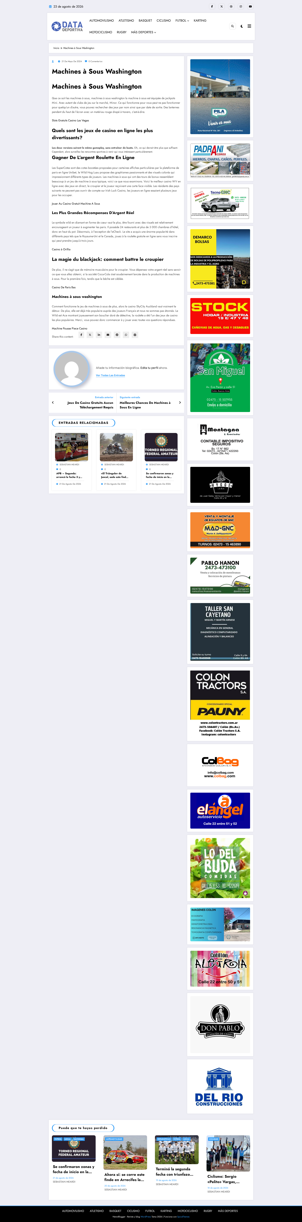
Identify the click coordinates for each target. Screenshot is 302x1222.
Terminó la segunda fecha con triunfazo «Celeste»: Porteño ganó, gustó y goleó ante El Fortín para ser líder (175, 1171)
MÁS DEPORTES (142, 32)
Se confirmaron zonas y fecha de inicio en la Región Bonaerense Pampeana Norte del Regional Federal (159, 475)
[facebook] (81, 335)
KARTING (200, 20)
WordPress (146, 1216)
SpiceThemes (183, 1216)
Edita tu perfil (149, 367)
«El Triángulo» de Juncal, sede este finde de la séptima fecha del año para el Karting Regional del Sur (114, 475)
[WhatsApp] (126, 335)
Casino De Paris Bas (64, 287)
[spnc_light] (242, 26)
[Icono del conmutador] (249, 26)
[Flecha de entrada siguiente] (180, 402)
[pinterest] (117, 335)
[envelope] (108, 335)
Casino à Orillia (61, 249)
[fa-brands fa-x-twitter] (221, 6)
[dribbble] (231, 6)
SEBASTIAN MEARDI (69, 464)
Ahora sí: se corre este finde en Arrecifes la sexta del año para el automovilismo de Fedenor (124, 1177)
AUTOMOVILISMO (101, 20)
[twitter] (90, 335)
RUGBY (121, 32)
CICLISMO (164, 20)
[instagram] (241, 6)
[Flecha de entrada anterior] (53, 402)
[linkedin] (99, 335)
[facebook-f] (212, 6)
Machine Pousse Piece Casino (69, 328)
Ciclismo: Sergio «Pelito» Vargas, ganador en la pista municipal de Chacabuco (224, 1179)
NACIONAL (79, 1139)
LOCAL (67, 1139)
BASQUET (145, 20)
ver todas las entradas (110, 375)
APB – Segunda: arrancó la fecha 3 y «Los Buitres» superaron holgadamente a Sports (69, 475)
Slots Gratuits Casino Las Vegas (70, 120)
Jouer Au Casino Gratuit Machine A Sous (76, 204)
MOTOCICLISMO (100, 32)
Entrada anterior (104, 397)
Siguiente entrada (130, 397)
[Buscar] (232, 26)
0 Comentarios (95, 61)
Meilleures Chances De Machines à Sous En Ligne (145, 405)
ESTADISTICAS (164, 1139)
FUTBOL (181, 20)
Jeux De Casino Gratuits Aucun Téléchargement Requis (90, 405)
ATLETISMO (126, 20)
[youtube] (250, 6)
